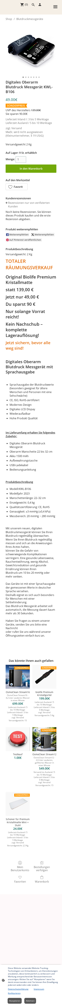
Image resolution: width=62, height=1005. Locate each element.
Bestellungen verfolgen (42, 868)
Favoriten (20, 881)
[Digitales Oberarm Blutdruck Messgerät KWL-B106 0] (31, 49)
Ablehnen (30, 1000)
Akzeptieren (14, 1000)
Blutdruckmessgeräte (29, 19)
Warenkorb (42, 881)
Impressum (39, 989)
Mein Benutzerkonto (20, 868)
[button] (17, 186)
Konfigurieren (14, 993)
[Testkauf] (18, 739)
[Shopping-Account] (40, 5)
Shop (9, 19)
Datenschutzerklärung (18, 989)
